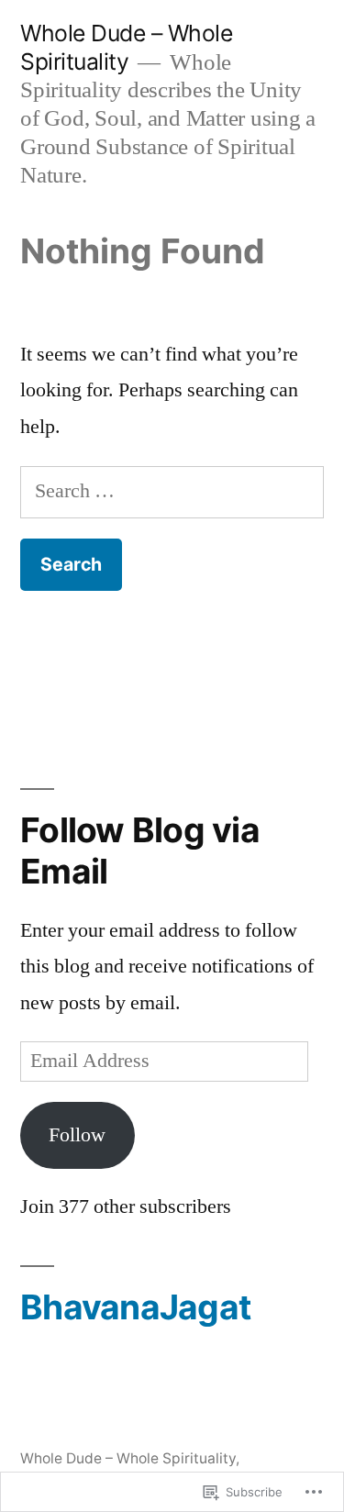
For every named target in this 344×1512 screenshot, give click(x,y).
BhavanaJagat (135, 1307)
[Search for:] (172, 491)
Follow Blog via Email (140, 850)
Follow (77, 1135)
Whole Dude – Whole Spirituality (126, 47)
